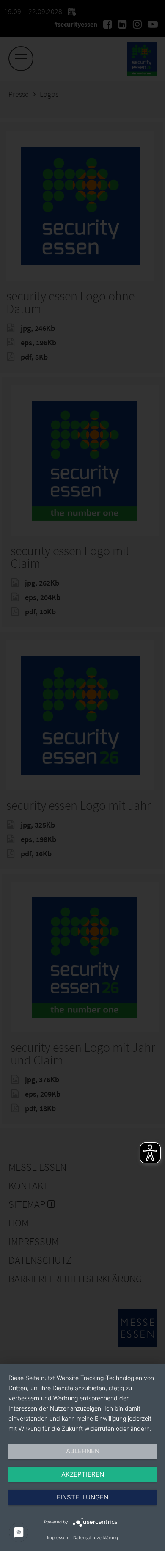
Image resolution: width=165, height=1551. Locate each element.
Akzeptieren (82, 1474)
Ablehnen (82, 1451)
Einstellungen (82, 1497)
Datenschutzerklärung (95, 1537)
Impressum (58, 1537)
